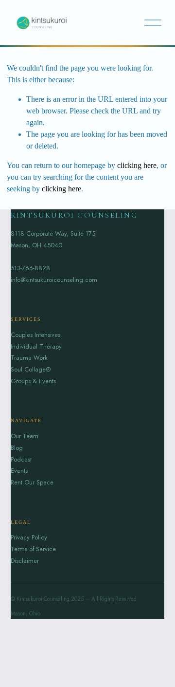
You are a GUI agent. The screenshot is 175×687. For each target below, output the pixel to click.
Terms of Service (33, 549)
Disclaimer (25, 560)
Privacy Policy (29, 537)
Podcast (21, 459)
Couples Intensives (35, 334)
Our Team (24, 436)
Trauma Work (29, 357)
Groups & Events (33, 381)
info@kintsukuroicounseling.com (54, 279)
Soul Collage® (31, 369)
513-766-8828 (30, 268)
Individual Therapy (36, 346)
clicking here (137, 165)
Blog (17, 447)
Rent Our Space (32, 482)
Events (19, 470)
